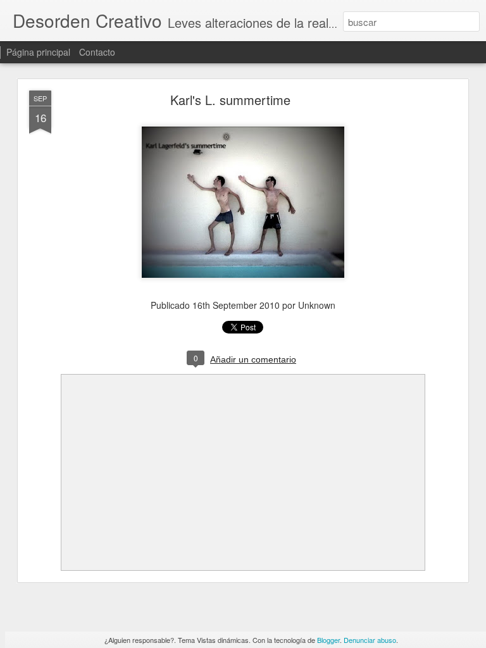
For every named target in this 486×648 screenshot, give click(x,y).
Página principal (38, 52)
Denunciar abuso (370, 640)
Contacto (97, 52)
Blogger (328, 640)
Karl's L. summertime (230, 99)
